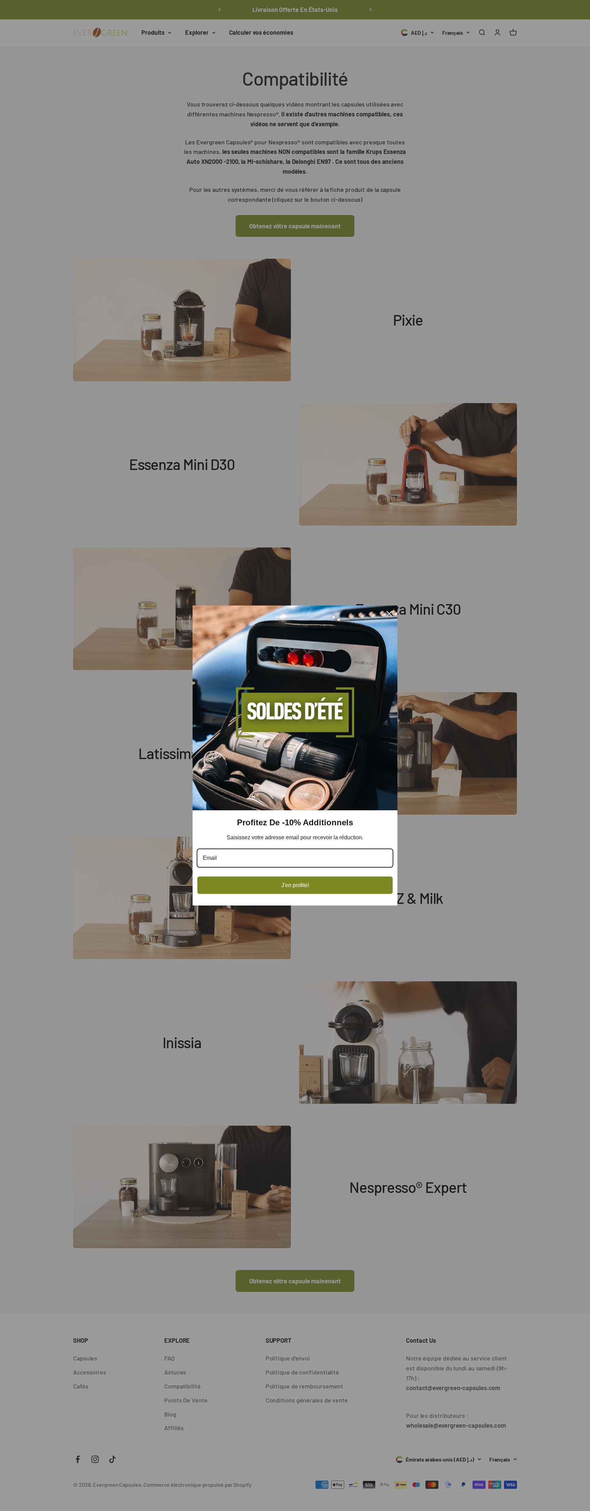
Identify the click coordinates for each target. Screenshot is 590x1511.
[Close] (389, 613)
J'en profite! (295, 885)
